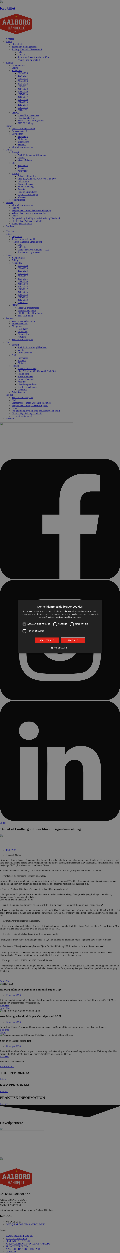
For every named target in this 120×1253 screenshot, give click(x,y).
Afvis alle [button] (73, 640)
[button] (60, 648)
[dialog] (60, 626)
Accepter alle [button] (47, 640)
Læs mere (77, 617)
